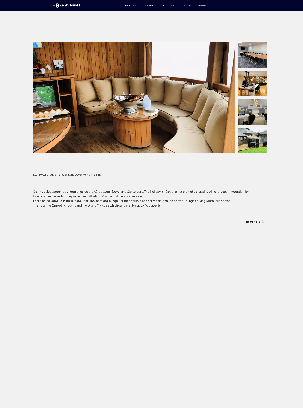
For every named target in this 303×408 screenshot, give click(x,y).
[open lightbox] (134, 97)
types (149, 5)
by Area (168, 5)
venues (130, 5)
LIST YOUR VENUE (194, 5)
